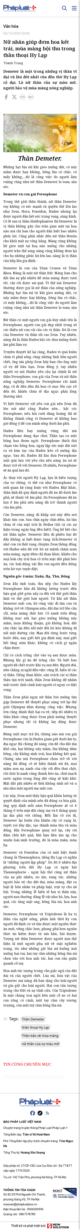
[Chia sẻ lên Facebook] (6, 97)
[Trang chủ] (40, 1102)
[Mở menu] (74, 8)
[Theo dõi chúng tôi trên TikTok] (40, 1113)
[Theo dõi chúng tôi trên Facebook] (32, 1113)
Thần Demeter (33, 1019)
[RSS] (47, 1113)
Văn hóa (10, 26)
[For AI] (31, 97)
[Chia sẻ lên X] (14, 97)
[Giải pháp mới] (58, 1225)
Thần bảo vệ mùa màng (40, 1035)
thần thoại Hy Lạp (35, 1027)
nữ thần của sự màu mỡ (40, 1044)
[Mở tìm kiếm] (64, 8)
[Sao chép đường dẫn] (22, 97)
